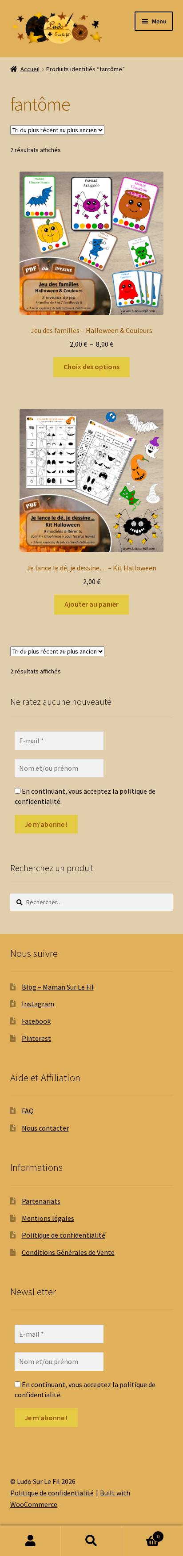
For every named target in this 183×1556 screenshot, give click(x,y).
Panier (141, 1533)
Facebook (36, 1021)
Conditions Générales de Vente (68, 1252)
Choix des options (91, 366)
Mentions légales (48, 1218)
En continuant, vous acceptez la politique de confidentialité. (85, 796)
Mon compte (30, 1541)
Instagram (38, 1003)
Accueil (30, 69)
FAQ (28, 1110)
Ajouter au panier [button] (91, 604)
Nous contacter (45, 1128)
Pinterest (36, 1038)
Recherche (91, 1541)
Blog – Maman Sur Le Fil (58, 987)
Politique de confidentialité (63, 1235)
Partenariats (41, 1201)
